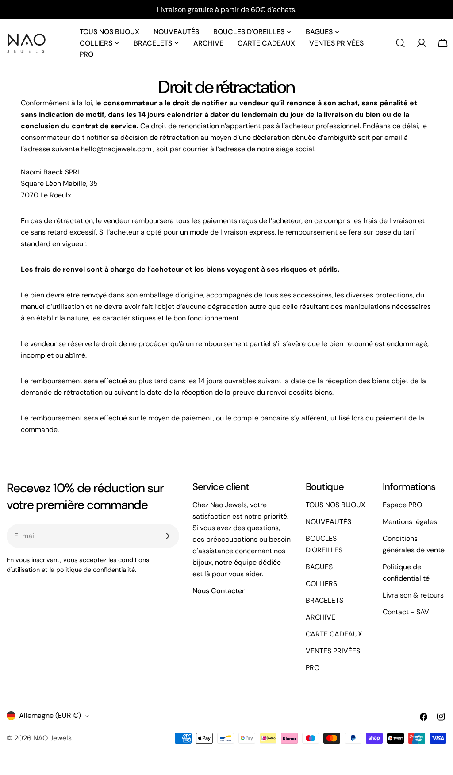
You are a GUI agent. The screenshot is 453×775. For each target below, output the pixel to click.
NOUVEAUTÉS (328, 521)
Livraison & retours (413, 595)
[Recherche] (400, 43)
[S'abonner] (167, 536)
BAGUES (319, 566)
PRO (312, 667)
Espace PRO (402, 504)
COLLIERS (321, 583)
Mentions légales (410, 521)
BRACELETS (324, 600)
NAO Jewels (52, 738)
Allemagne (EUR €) (50, 715)
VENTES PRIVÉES (333, 650)
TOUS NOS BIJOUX (335, 504)
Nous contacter (218, 590)
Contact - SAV (406, 612)
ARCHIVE (320, 617)
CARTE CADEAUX (334, 634)
